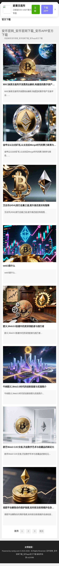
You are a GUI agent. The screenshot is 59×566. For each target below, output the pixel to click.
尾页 (41, 531)
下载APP (46, 9)
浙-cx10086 (29, 558)
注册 (35, 9)
